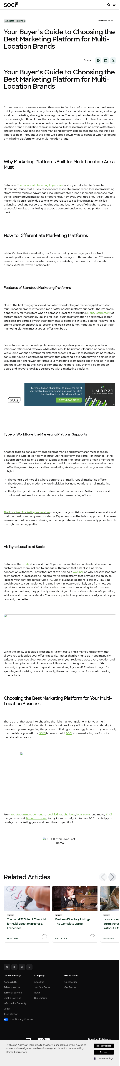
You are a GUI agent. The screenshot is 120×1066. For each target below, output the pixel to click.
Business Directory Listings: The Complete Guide (73, 921)
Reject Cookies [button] (103, 1046)
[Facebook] (7, 967)
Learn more (20, 1052)
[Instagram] (29, 967)
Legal (7, 1008)
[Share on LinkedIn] (105, 60)
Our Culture (40, 998)
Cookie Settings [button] (12, 998)
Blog (10, 915)
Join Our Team (42, 987)
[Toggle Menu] (114, 4)
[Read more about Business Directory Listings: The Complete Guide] (92, 936)
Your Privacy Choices (21, 1019)
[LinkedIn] (14, 967)
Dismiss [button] (103, 1052)
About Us (39, 982)
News (37, 992)
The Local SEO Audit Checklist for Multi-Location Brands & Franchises (26, 923)
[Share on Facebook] (98, 60)
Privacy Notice (12, 987)
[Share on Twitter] (113, 60)
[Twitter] (22, 967)
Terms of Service (13, 992)
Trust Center (11, 1014)
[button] (104, 1058)
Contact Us (70, 982)
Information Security (15, 1003)
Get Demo (70, 987)
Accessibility (10, 982)
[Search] (108, 4)
